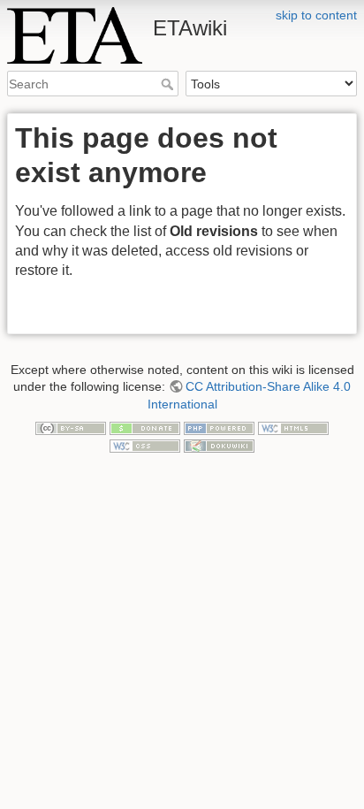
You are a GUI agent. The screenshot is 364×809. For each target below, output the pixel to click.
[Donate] (145, 427)
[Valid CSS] (145, 445)
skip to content (316, 15)
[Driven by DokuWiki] (219, 445)
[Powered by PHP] (219, 427)
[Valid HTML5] (293, 427)
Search (169, 84)
